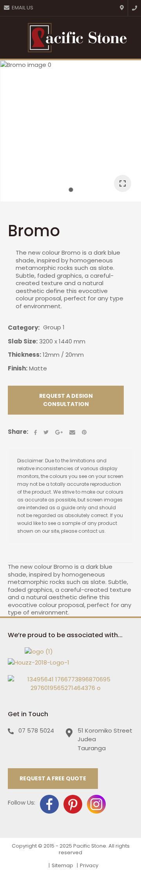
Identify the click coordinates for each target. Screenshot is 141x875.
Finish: (17, 368)
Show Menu (10, 37)
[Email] (72, 432)
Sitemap (62, 865)
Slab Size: (23, 341)
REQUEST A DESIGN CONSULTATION (66, 400)
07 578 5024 (36, 730)
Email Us (22, 7)
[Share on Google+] (59, 432)
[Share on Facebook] (35, 432)
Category (23, 328)
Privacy (89, 865)
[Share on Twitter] (46, 432)
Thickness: (24, 354)
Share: (18, 432)
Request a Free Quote (53, 778)
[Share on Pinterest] (84, 432)
